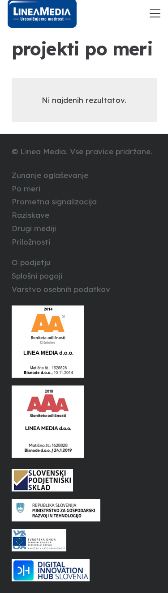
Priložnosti (31, 241)
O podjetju (31, 262)
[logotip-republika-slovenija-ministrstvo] (84, 510)
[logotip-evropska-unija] (84, 540)
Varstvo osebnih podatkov (61, 289)
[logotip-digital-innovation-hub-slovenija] (84, 570)
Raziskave (30, 215)
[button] (154, 13)
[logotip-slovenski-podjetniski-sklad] (84, 480)
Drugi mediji (34, 228)
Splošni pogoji (37, 275)
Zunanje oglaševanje (50, 175)
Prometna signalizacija (54, 201)
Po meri (26, 188)
